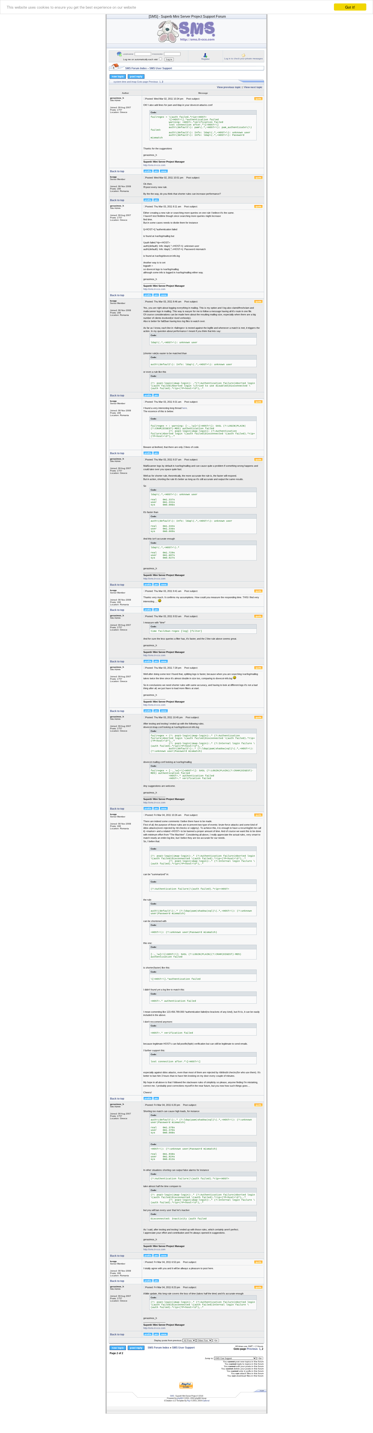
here (184, 408)
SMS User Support (160, 68)
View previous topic (229, 87)
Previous (153, 81)
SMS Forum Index (136, 68)
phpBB (180, 1398)
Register (205, 59)
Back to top (117, 171)
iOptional (205, 1400)
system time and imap (125, 81)
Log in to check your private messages (243, 58)
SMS (172, 1396)
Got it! (350, 7)
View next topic (253, 87)
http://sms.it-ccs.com (154, 165)
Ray (188, 1400)
